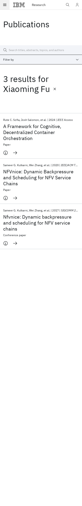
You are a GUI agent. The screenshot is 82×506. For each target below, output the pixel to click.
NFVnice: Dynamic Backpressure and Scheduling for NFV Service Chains (38, 177)
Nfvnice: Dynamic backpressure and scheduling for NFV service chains (37, 223)
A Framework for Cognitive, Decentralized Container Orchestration (32, 132)
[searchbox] (41, 50)
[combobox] (41, 59)
